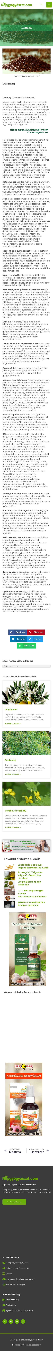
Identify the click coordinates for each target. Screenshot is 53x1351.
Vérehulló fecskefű (15, 810)
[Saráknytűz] (22, 1099)
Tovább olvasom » (13, 724)
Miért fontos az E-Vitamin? (32, 896)
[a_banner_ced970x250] (26, 846)
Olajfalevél (11, 709)
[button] (17, 632)
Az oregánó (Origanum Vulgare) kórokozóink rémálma (30, 875)
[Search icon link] (41, 4)
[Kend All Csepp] (26, 949)
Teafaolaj (10, 760)
